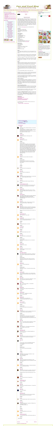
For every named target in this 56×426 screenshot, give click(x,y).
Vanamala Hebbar (22, 380)
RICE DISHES (10, 29)
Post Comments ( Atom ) (23, 423)
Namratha (21, 287)
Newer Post (18, 421)
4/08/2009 (21, 408)
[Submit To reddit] (26, 122)
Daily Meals (21, 138)
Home (27, 421)
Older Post (35, 421)
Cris (20, 325)
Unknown (21, 243)
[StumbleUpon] (20, 122)
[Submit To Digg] (23, 122)
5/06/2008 (21, 270)
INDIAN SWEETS (10, 37)
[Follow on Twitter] (47, 16)
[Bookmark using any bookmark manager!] (22, 120)
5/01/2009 (21, 416)
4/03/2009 (21, 378)
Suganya (21, 282)
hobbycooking (22, 393)
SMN (20, 376)
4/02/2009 (21, 362)
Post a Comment (20, 418)
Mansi (21, 320)
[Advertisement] (28, 3)
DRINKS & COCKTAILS (10, 26)
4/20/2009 (21, 412)
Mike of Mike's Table (22, 252)
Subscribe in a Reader (20, 103)
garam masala (27, 41)
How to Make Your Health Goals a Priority (9, 13)
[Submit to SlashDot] (27, 122)
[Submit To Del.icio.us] (24, 122)
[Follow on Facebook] (45, 16)
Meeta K (21, 277)
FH (20, 126)
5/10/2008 (21, 338)
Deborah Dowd (22, 330)
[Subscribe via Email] (43, 16)
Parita (21, 358)
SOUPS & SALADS (10, 27)
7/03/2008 (21, 351)
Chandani (21, 134)
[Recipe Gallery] (44, 43)
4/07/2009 (21, 396)
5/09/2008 (21, 328)
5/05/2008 (21, 133)
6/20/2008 (21, 345)
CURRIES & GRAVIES (10, 30)
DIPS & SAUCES (10, 31)
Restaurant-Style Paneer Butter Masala (22, 99)
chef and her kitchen (22, 414)
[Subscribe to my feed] (39, 16)
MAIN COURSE (10, 28)
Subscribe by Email (26, 103)
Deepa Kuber (21, 194)
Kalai (20, 155)
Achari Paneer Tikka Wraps (21, 97)
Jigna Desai (21, 292)
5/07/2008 (21, 304)
